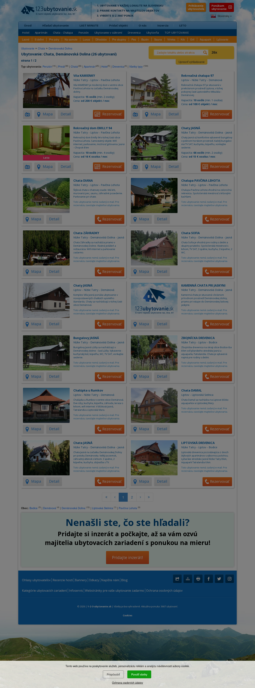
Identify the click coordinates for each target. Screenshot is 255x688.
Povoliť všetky (139, 674)
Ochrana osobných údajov (127, 682)
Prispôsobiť (113, 674)
